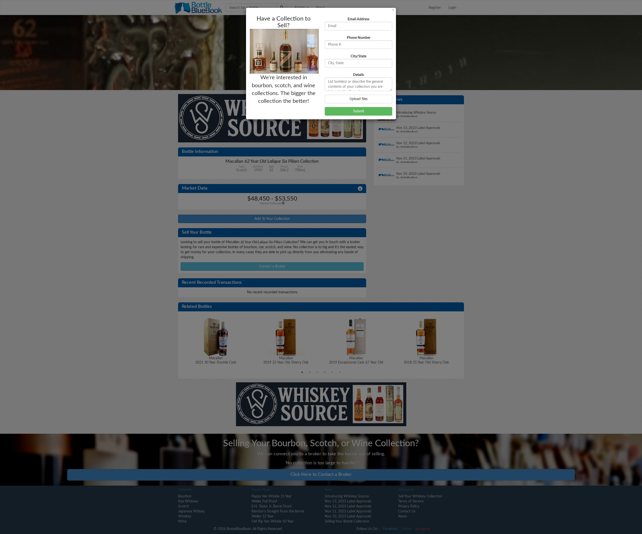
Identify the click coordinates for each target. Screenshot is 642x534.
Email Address (358, 19)
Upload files (359, 99)
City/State (358, 56)
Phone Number (358, 38)
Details (358, 75)
